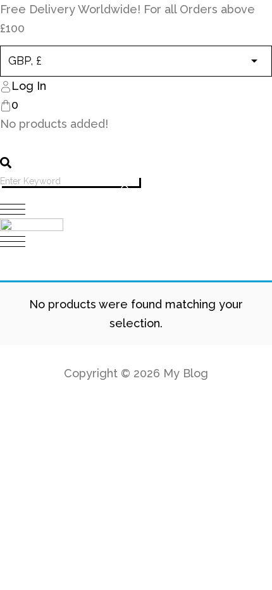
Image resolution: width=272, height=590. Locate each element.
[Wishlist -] (7, 144)
